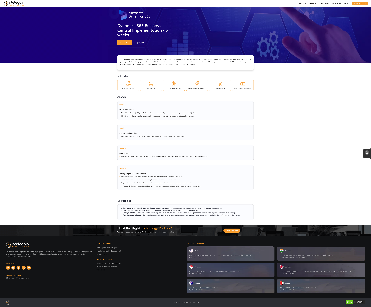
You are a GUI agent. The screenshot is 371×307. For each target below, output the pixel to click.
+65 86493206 (196, 274)
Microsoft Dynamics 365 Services (109, 263)
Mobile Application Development (109, 251)
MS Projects (101, 270)
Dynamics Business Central (107, 266)
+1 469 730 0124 (197, 257)
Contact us (124, 42)
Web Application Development (108, 248)
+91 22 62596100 (288, 257)
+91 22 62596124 (302, 257)
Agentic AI (302, 3)
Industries (324, 3)
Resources (336, 3)
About (346, 3)
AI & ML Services (103, 254)
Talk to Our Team (231, 230)
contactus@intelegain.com (19, 278)
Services (313, 3)
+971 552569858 (288, 290)
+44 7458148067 (288, 274)
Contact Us (361, 3)
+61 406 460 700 (197, 290)
